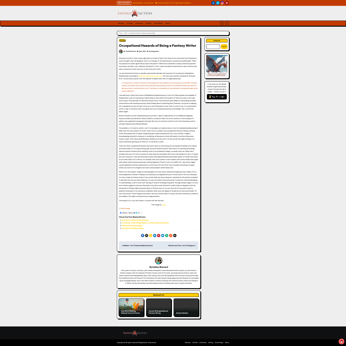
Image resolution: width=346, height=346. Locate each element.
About (168, 23)
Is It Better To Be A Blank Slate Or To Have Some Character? (145, 223)
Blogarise (142, 342)
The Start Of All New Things (133, 228)
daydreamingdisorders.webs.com (150, 76)
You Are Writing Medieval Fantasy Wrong (158, 312)
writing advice (154, 51)
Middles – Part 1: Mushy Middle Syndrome (138, 245)
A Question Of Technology (132, 225)
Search (217, 40)
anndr (164, 205)
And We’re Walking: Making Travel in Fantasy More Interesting (131, 313)
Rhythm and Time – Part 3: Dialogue (181, 245)
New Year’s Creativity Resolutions (135, 220)
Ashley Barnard (131, 51)
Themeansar (152, 342)
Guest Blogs (158, 23)
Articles (130, 23)
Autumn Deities (182, 313)
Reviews (121, 23)
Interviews (139, 23)
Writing (148, 23)
